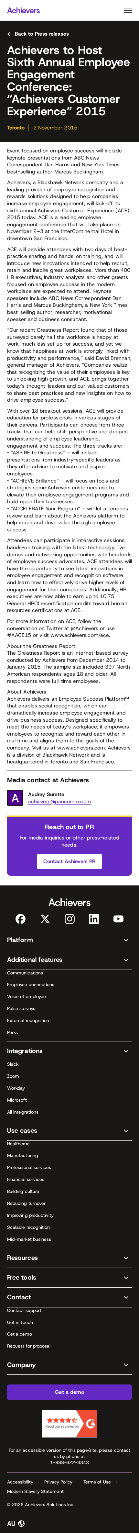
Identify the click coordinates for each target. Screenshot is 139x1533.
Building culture (23, 1191)
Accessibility (20, 1482)
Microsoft (17, 1100)
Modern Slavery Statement (35, 1491)
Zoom (13, 1076)
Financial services (25, 1179)
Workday (16, 1088)
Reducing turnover (26, 1203)
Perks (12, 1032)
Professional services (29, 1167)
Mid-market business (29, 1239)
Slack (12, 1064)
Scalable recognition (28, 1227)
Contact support (24, 1310)
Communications (25, 973)
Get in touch (20, 1322)
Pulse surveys (21, 1008)
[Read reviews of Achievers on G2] (69, 1424)
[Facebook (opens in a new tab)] (21, 919)
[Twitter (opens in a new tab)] (45, 919)
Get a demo (19, 1334)
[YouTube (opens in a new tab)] (118, 919)
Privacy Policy (58, 1482)
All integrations (22, 1112)
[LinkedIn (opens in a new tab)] (94, 919)
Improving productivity (30, 1215)
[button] (69, 940)
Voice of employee (26, 996)
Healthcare (18, 1144)
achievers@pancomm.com (59, 801)
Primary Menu (128, 10)
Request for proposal (28, 1346)
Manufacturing (22, 1155)
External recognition (28, 1020)
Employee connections (30, 984)
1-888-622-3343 (69, 1462)
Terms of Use (97, 1482)
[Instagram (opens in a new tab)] (70, 919)
